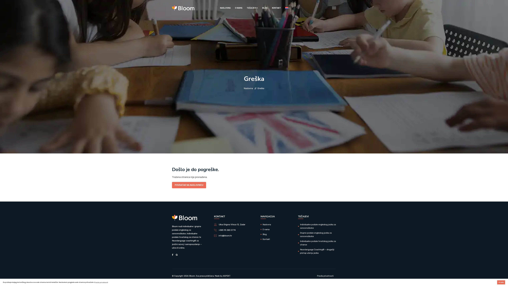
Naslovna (225, 8)
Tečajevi (251, 8)
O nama (238, 8)
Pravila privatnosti (325, 276)
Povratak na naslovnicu (189, 185)
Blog (265, 8)
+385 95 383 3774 (227, 230)
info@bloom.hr (225, 235)
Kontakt (276, 8)
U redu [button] (501, 282)
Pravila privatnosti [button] (101, 282)
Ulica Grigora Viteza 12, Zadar (232, 224)
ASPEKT (226, 276)
